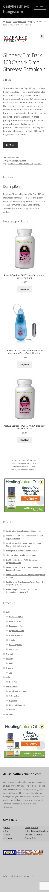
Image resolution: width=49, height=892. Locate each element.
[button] (42, 36)
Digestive (13, 700)
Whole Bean (14, 649)
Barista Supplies (16, 616)
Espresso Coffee (16, 626)
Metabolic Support (17, 705)
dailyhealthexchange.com (16, 8)
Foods (11, 663)
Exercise (11, 163)
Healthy (9, 658)
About (7, 834)
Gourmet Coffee (15, 635)
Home (8, 21)
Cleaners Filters (15, 621)
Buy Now (10, 144)
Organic (9, 668)
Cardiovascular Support (19, 691)
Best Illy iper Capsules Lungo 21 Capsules (23, 531)
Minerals (12, 710)
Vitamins (10, 714)
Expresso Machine (16, 630)
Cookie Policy (31, 838)
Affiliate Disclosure (33, 834)
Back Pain (13, 682)
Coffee (8, 612)
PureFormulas (12, 686)
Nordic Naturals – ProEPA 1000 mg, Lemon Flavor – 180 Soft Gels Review (23, 544)
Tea (10, 672)
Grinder (12, 640)
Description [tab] (8, 177)
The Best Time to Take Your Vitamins (21, 555)
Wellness (38, 163)
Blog (6, 831)
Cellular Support (16, 696)
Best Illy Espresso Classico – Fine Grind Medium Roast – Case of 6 (22, 590)
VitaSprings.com (19, 21)
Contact (8, 838)
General (9, 654)
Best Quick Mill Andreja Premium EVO (21, 550)
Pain (8, 677)
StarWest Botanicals (24, 163)
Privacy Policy (31, 827)
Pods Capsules (15, 644)
